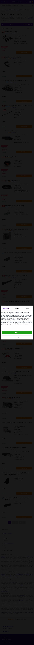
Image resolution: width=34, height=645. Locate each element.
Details (17, 308)
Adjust (16, 337)
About (27, 308)
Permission (6, 308)
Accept (17, 332)
